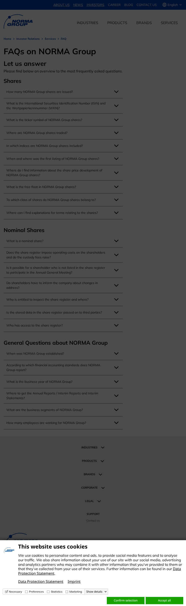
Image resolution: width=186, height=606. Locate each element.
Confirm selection (125, 600)
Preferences (36, 591)
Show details (94, 592)
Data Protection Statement (40, 581)
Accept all (164, 600)
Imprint (74, 581)
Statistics (56, 591)
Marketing (75, 591)
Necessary (15, 591)
